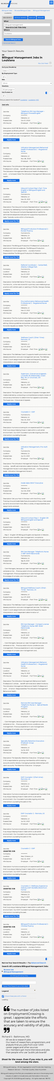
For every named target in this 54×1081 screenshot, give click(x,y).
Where (7, 30)
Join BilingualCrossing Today (19, 976)
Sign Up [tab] (32, 18)
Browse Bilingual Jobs (23, 10)
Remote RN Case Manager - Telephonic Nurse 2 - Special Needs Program (34, 705)
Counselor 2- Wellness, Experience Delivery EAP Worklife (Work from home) (34, 888)
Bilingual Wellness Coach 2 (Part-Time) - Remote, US (33, 589)
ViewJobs (5, 86)
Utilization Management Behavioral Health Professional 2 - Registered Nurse (34, 149)
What (6, 21)
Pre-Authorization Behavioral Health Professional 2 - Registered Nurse (35, 302)
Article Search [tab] (20, 18)
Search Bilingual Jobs (13, 39)
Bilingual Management (41, 10)
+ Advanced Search (9, 43)
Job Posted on (7, 92)
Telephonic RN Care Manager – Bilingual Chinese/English (33, 112)
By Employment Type (9, 73)
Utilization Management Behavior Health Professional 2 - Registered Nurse (34, 664)
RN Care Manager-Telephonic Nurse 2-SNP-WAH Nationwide (35, 553)
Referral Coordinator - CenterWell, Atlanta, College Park (34, 266)
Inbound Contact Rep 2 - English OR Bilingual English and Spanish (34, 519)
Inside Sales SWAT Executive (32, 483)
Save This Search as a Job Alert (15, 986)
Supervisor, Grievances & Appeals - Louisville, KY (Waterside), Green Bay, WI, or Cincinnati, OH (34, 375)
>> (51, 93)
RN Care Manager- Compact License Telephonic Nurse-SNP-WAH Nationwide (35, 626)
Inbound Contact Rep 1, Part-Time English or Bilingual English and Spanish (34, 190)
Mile (3, 79)
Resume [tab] (41, 18)
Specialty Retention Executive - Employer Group (33, 742)
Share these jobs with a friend (15, 996)
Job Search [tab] (7, 18)
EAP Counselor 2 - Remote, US (32, 813)
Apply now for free (11, 221)
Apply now (11, 140)
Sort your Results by (9, 67)
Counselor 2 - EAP (28, 412)
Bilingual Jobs (7, 10)
